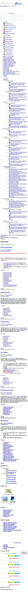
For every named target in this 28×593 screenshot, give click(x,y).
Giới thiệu (5, 545)
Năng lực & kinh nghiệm (9, 547)
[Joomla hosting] (4, 325)
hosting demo (6, 448)
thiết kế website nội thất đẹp (9, 460)
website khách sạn (7, 451)
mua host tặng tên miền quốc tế (10, 284)
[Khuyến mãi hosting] (5, 251)
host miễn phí (6, 381)
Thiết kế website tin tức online (10, 522)
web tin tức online (7, 454)
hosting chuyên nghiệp (8, 342)
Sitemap (5, 548)
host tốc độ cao (6, 410)
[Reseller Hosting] (5, 296)
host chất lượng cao (7, 280)
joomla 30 (5, 341)
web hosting (5, 282)
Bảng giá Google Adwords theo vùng (11, 73)
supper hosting (6, 409)
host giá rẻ (5, 337)
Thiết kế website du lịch (8, 64)
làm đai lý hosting (7, 310)
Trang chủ (5, 21)
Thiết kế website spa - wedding (10, 526)
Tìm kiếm (5, 75)
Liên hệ (5, 76)
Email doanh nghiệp (7, 70)
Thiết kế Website (6, 166)
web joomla (5, 338)
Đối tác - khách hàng (7, 57)
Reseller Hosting (5, 292)
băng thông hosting (7, 412)
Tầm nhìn (5, 546)
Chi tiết (2, 288)
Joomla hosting (5, 321)
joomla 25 (5, 339)
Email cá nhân (6, 69)
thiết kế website (6, 452)
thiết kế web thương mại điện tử (10, 459)
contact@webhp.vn (11, 13)
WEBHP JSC (3, 235)
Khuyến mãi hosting (6, 247)
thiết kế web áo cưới (8, 458)
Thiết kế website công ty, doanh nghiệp (12, 530)
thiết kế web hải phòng (8, 455)
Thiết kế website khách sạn (9, 65)
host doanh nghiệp (7, 408)
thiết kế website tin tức (8, 449)
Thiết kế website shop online (9, 61)
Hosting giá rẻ (4, 420)
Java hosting (4, 352)
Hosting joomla (6, 336)
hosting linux (6, 344)
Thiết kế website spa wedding (9, 62)
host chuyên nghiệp (7, 273)
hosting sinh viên (7, 311)
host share (5, 313)
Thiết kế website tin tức (8, 66)
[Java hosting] (4, 356)
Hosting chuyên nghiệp (7, 390)
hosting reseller (6, 308)
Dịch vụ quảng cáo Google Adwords (11, 71)
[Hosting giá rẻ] (4, 424)
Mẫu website (6, 67)
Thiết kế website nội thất (8, 60)
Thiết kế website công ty (8, 59)
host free (5, 380)
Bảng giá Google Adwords (9, 72)
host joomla (5, 377)
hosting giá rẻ (6, 277)
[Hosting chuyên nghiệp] (6, 393)
